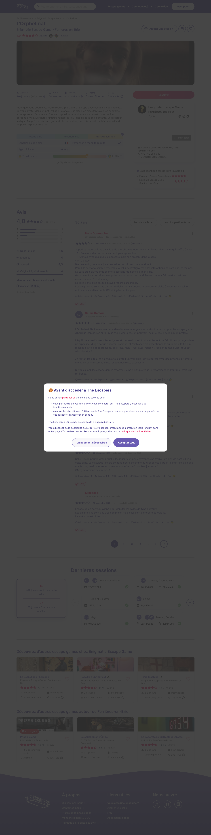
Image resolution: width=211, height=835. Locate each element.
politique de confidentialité (136, 431)
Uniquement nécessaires (91, 442)
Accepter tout (126, 442)
